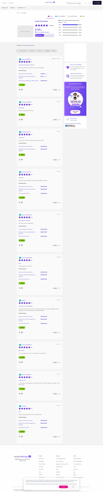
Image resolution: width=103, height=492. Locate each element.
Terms (74, 466)
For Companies (97, 2)
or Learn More (76, 89)
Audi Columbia (41, 21)
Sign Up (74, 474)
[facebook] (66, 126)
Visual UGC (41, 469)
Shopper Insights (59, 466)
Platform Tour (41, 458)
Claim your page (75, 112)
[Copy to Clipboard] (74, 126)
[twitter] (68, 126)
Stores (18, 12)
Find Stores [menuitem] (4, 3)
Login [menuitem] (90, 3)
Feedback (40, 474)
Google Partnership (77, 458)
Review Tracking (42, 477)
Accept (63, 486)
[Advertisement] (75, 52)
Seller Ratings (41, 461)
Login (74, 472)
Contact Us (75, 469)
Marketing (58, 474)
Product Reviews (42, 464)
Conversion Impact (59, 461)
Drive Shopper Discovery (60, 458)
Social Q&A (41, 466)
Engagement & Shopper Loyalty (62, 464)
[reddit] (70, 126)
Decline (73, 486)
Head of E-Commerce (60, 477)
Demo (57, 469)
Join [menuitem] (86, 3)
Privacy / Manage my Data (78, 477)
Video (40, 472)
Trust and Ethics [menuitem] (11, 3)
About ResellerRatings (77, 461)
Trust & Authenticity (77, 464)
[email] (72, 126)
